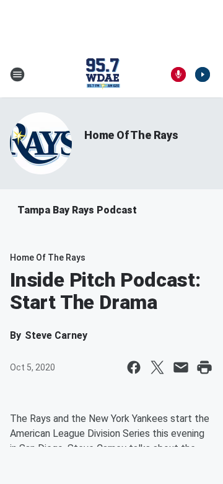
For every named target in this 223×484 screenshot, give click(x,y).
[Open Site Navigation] (17, 74)
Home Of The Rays (131, 134)
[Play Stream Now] (202, 74)
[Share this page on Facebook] (133, 367)
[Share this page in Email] (181, 367)
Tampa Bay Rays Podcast (77, 210)
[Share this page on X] (157, 367)
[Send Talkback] (178, 74)
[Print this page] (204, 367)
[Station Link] (102, 74)
